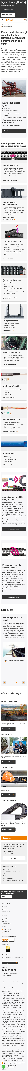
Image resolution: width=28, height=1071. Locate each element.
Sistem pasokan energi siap (10, 297)
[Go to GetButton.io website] (3, 1069)
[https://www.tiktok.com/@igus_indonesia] (15, 970)
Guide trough (7, 330)
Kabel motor (9, 397)
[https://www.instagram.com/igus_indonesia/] (6, 970)
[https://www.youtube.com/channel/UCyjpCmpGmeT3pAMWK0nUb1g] (12, 970)
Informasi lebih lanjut (13, 529)
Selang (7, 465)
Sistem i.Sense (8, 258)
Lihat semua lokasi (8, 9)
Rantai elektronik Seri (10, 180)
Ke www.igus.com (7, 14)
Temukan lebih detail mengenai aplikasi (13, 667)
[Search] (17, 20)
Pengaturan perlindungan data (9, 987)
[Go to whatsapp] (3, 1067)
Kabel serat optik (10, 431)
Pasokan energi (9, 364)
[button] (11, 682)
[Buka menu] (2, 20)
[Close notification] (25, 2)
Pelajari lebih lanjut (7, 729)
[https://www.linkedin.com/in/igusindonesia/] (9, 970)
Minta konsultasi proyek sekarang (13, 130)
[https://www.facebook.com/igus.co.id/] (3, 970)
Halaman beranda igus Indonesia (8, 24)
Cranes (18, 24)
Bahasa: (10, 973)
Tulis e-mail (13, 858)
